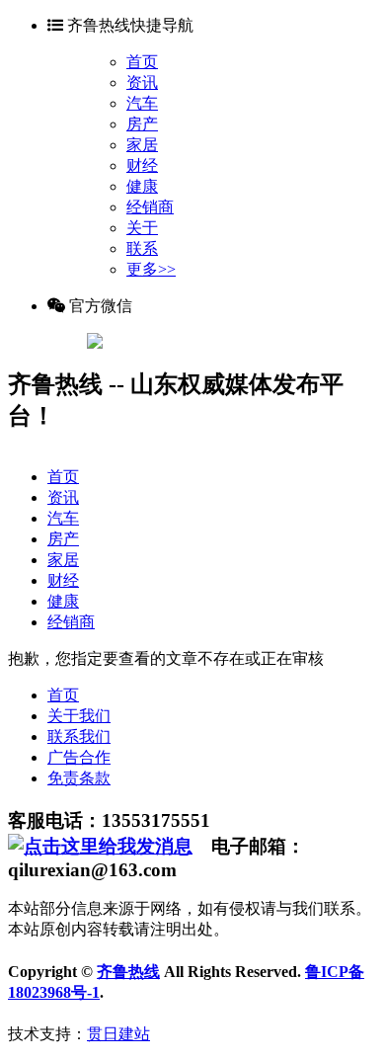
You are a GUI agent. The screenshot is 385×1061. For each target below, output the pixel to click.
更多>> (151, 269)
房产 (142, 124)
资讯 (142, 82)
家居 (142, 144)
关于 (142, 227)
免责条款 (79, 778)
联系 (142, 248)
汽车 (142, 103)
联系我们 (79, 736)
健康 (142, 186)
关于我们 (79, 715)
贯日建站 (118, 1033)
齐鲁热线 (128, 971)
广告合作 (79, 757)
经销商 (150, 207)
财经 (142, 165)
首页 (142, 61)
